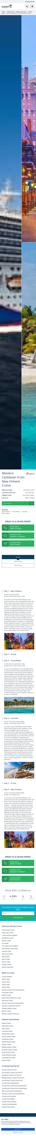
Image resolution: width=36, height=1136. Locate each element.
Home (3, 11)
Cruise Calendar (7, 976)
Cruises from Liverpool (9, 1101)
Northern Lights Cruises (9, 1050)
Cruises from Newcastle (9, 1104)
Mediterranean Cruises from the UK (13, 1078)
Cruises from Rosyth (8, 1107)
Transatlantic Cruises (8, 1057)
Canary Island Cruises (8, 1036)
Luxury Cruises (6, 951)
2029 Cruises (6, 987)
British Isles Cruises (8, 1034)
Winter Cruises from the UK (10, 1014)
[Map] (18, 578)
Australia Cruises (7, 1031)
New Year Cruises (7, 1000)
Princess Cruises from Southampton (13, 1093)
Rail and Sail (5, 956)
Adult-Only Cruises (7, 932)
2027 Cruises (6, 982)
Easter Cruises (6, 995)
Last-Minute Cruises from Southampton (14, 1088)
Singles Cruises (6, 964)
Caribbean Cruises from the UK (11, 1075)
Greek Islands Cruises (8, 1042)
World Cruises (6, 1060)
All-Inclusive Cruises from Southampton (14, 1086)
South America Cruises (9, 1055)
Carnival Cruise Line (21, 11)
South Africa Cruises (8, 1052)
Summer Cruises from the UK (11, 1006)
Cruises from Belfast (8, 1099)
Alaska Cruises (6, 1023)
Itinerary (18, 557)
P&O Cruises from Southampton (12, 1091)
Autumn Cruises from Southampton (13, 990)
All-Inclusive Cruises (8, 930)
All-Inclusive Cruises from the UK (12, 1072)
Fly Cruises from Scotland (10, 946)
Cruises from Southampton (10, 1083)
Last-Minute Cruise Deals (10, 948)
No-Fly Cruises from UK (9, 1070)
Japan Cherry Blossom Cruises (11, 998)
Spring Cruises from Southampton (13, 1003)
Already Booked (29, 1)
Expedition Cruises (7, 938)
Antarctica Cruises (7, 1026)
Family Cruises (6, 940)
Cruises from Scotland (9, 1096)
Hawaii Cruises (6, 1044)
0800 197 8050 (29, 498)
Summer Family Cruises (9, 1008)
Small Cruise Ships (7, 967)
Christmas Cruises (7, 992)
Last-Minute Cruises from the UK (12, 1080)
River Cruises (6, 959)
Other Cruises (18, 565)
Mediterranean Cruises (9, 1047)
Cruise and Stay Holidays (9, 935)
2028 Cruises (6, 984)
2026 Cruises (6, 979)
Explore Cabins (18, 561)
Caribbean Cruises (7, 1039)
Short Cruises (6, 962)
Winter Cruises (6, 1011)
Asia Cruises (5, 1028)
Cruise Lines (10, 11)
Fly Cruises (5, 943)
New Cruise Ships (7, 954)
